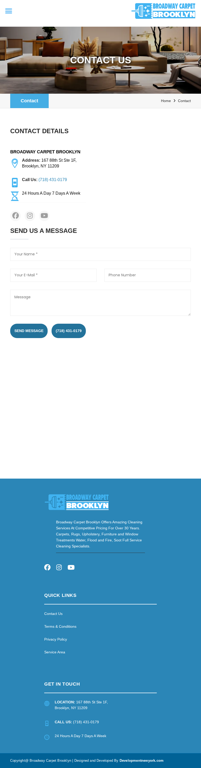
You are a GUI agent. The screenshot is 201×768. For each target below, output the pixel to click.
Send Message (28, 331)
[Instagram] (59, 568)
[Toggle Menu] (8, 11)
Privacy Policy (55, 639)
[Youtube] (71, 568)
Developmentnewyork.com (142, 761)
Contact (29, 100)
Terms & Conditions (60, 626)
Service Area (54, 652)
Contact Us (53, 614)
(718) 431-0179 (69, 331)
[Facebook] (47, 568)
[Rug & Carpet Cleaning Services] (76, 502)
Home (166, 101)
